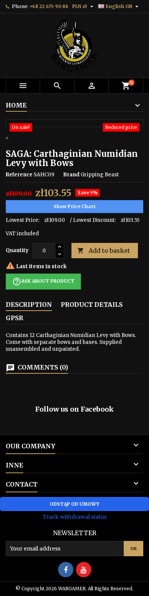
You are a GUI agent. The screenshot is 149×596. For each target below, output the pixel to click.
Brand (71, 174)
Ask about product (43, 281)
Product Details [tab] (92, 304)
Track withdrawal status (75, 516)
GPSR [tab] (14, 318)
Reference (19, 174)
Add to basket (103, 250)
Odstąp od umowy (74, 504)
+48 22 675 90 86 (48, 6)
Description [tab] (29, 304)
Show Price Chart (74, 206)
